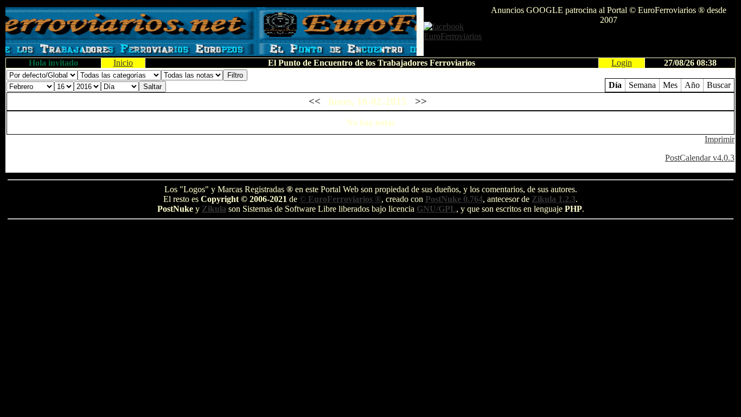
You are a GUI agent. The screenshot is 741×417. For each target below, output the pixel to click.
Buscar (719, 85)
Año (692, 85)
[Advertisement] (609, 41)
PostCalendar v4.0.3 (699, 157)
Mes (670, 85)
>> (421, 101)
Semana (642, 85)
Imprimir (719, 139)
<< (315, 101)
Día (615, 85)
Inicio (123, 62)
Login (621, 62)
